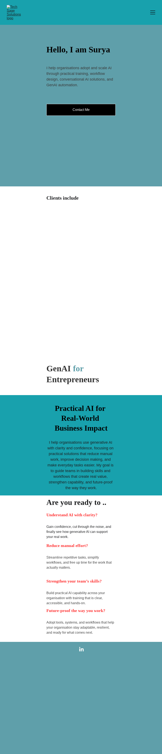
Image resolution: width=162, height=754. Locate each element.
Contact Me (81, 110)
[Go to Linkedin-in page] (81, 649)
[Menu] (152, 12)
